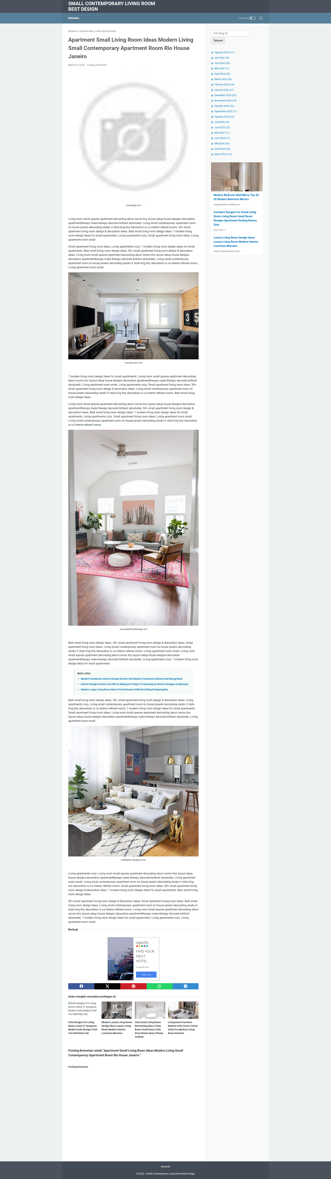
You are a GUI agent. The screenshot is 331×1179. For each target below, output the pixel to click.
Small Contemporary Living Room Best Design (111, 6)
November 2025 (225, 100)
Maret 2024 (223, 154)
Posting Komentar (97, 65)
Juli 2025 (221, 122)
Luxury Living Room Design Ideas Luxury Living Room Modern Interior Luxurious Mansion (236, 242)
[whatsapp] (160, 986)
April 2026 (222, 73)
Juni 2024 (222, 138)
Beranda (73, 18)
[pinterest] (133, 986)
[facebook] (81, 986)
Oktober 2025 (224, 106)
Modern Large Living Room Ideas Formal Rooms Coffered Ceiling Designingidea (124, 689)
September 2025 (225, 111)
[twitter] (107, 986)
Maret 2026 (223, 79)
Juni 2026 (222, 63)
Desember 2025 (225, 95)
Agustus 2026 (224, 52)
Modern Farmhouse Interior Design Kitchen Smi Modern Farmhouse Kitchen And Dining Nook (131, 678)
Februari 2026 (224, 84)
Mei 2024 (221, 143)
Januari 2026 (224, 89)
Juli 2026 (221, 57)
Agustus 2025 (224, 116)
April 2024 (222, 148)
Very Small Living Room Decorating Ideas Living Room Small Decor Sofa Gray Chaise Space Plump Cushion (149, 1029)
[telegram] (186, 986)
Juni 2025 (222, 127)
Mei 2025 (221, 132)
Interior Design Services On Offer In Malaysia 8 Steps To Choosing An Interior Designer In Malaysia (134, 684)
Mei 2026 (221, 68)
